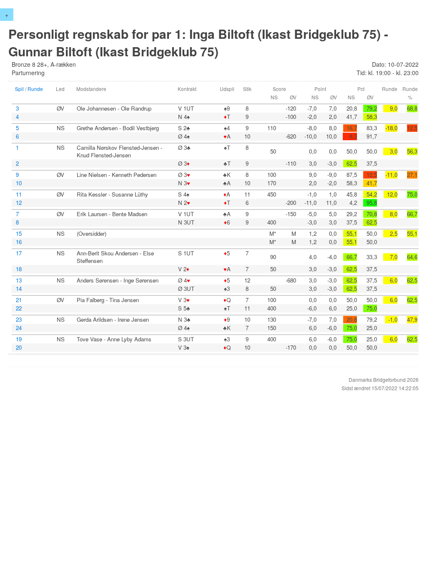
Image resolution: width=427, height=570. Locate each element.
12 (19, 203)
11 (19, 194)
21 (19, 300)
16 (19, 242)
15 (19, 233)
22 (19, 308)
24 (19, 328)
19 (19, 339)
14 (19, 289)
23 (19, 319)
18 (19, 269)
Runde (35, 88)
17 (19, 253)
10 (19, 183)
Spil (19, 88)
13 (19, 280)
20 (19, 347)
